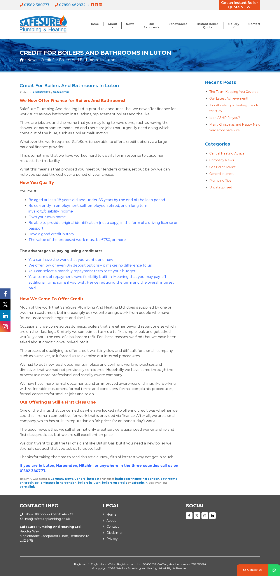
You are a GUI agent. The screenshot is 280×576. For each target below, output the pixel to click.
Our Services (150, 25)
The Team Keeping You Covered (234, 92)
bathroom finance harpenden (137, 478)
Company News (62, 478)
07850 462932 (72, 5)
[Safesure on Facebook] (189, 515)
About (112, 24)
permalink (27, 486)
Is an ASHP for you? (224, 118)
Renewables (177, 24)
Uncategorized (220, 187)
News (130, 24)
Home (94, 24)
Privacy (112, 539)
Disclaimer (114, 533)
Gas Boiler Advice (222, 167)
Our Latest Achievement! (228, 98)
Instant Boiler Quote (207, 25)
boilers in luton (89, 482)
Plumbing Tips (220, 181)
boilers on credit (114, 482)
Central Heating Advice (227, 153)
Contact (254, 24)
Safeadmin (61, 92)
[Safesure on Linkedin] (212, 515)
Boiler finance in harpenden (56, 482)
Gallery (233, 24)
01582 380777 (36, 5)
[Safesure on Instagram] (204, 515)
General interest (86, 478)
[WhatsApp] (274, 570)
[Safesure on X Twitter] (197, 515)
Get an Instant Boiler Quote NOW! (239, 5)
